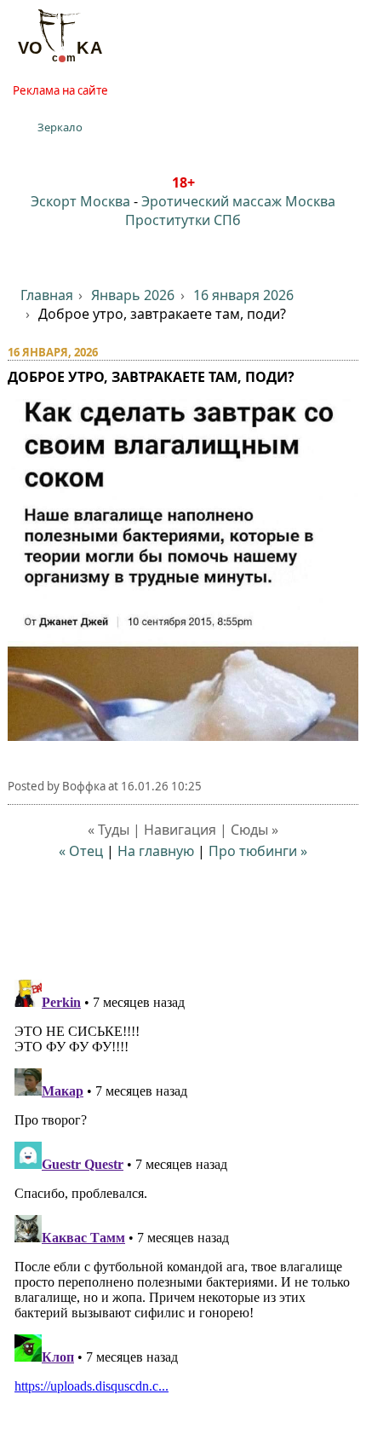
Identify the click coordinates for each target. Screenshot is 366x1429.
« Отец (81, 851)
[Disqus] (183, 1186)
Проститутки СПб (183, 220)
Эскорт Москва (80, 201)
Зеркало (60, 127)
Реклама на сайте (60, 90)
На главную (155, 851)
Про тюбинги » (258, 851)
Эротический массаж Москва (238, 201)
